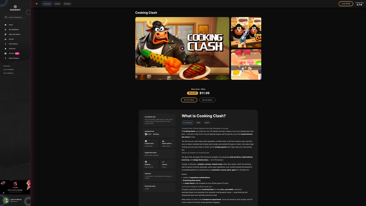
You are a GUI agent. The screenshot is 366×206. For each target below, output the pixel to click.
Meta (198, 123)
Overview (47, 4)
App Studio (6, 66)
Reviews (67, 4)
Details (57, 4)
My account (13, 201)
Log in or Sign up (15, 199)
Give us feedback (8, 69)
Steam (207, 123)
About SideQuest (8, 73)
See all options (207, 100)
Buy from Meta (189, 100)
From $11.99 (346, 4)
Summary (188, 123)
